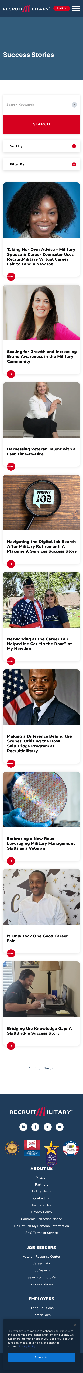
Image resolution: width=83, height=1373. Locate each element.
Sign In (62, 8)
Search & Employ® (41, 1277)
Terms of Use (41, 1205)
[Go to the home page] (41, 1111)
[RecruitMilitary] (26, 8)
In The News (41, 1191)
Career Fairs (41, 1263)
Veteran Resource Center (41, 1256)
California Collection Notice (41, 1219)
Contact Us (41, 1198)
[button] (76, 8)
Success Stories (41, 1284)
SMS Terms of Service (41, 1233)
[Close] (74, 1325)
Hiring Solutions (41, 1308)
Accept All (41, 1357)
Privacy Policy (41, 1212)
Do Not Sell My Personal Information (41, 1226)
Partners (41, 1184)
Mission (41, 1177)
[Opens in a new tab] (23, 1127)
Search (41, 124)
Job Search (41, 1270)
